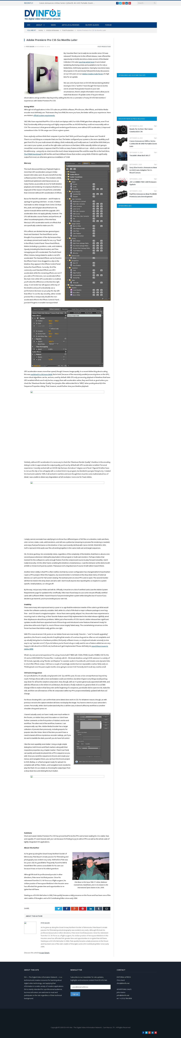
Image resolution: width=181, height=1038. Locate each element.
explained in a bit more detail (41, 374)
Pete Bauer (30, 47)
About (39, 25)
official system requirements (44, 115)
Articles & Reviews (70, 25)
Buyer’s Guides (92, 25)
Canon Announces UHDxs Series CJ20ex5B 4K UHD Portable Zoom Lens (67, 3)
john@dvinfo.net (123, 995)
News (53, 25)
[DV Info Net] (42, 14)
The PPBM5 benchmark (32, 154)
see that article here (86, 62)
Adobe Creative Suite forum (92, 74)
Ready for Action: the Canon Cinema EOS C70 (141, 130)
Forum (108, 25)
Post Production (104, 47)
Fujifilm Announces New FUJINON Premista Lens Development (143, 195)
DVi (28, 25)
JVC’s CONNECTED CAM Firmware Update (143, 183)
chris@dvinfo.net (123, 983)
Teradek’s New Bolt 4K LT (140, 155)
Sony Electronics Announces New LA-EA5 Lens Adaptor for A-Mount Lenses (143, 170)
